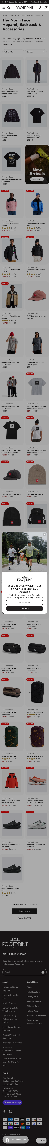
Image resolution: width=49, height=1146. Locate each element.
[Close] (44, 534)
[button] (45, 7)
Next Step (24, 608)
